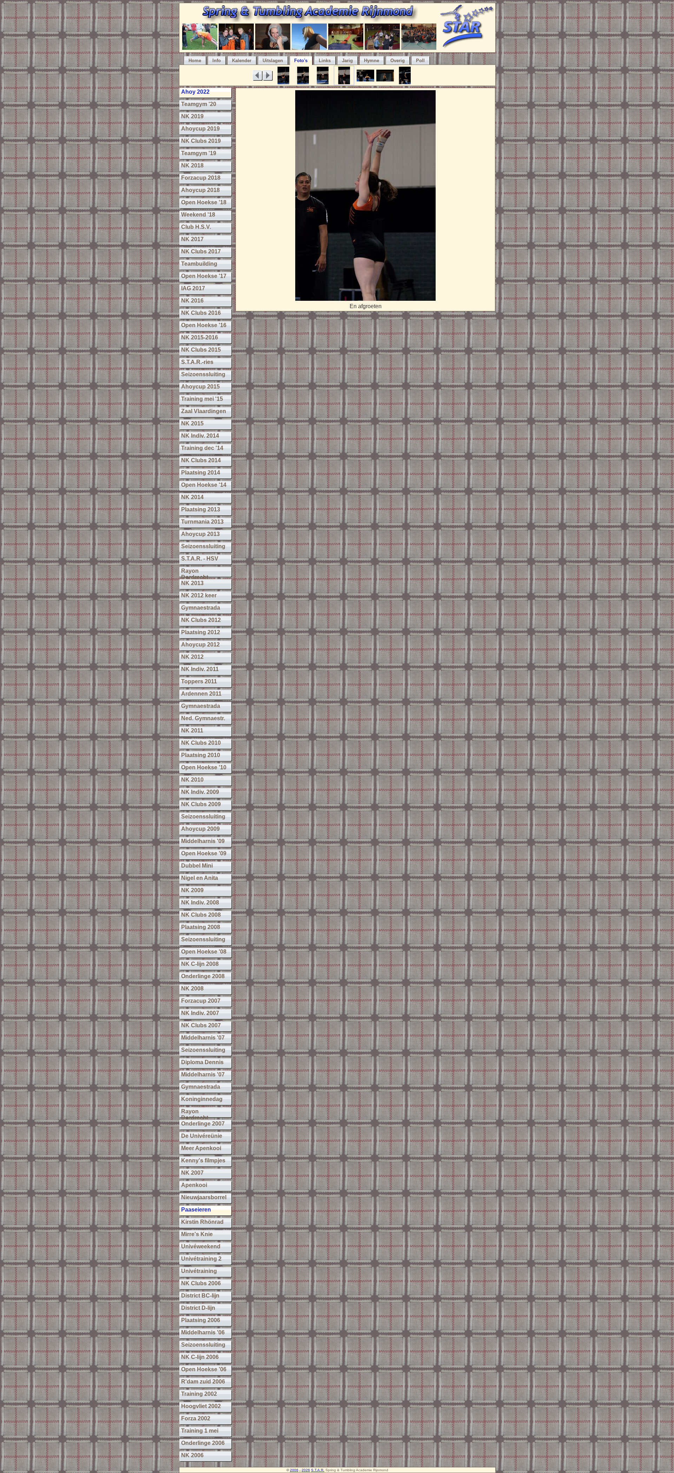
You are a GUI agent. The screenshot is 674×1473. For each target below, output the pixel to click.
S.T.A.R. (317, 1470)
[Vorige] (257, 75)
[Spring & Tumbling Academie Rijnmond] (309, 20)
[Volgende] (268, 75)
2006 (294, 1470)
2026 (306, 1470)
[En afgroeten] (365, 299)
